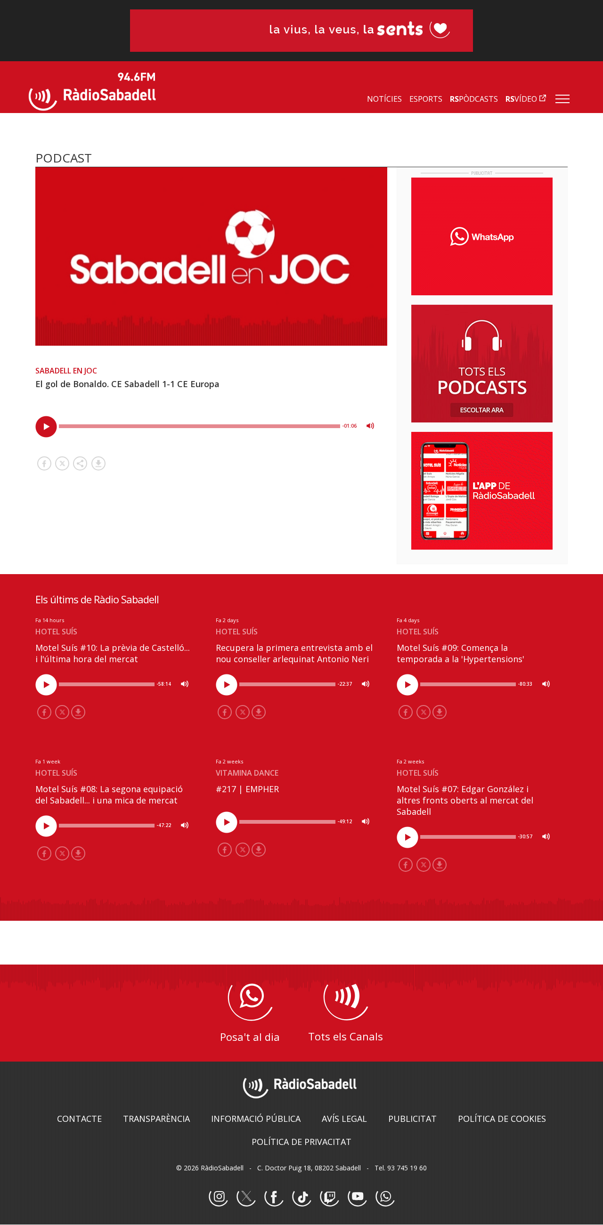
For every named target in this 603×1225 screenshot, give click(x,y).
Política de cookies (502, 1118)
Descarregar (98, 463)
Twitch (329, 1197)
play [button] (46, 427)
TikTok (301, 1197)
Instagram (218, 1197)
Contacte (79, 1118)
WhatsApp (385, 1197)
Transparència (156, 1118)
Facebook (274, 1197)
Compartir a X (62, 463)
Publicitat (412, 1118)
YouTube (357, 1197)
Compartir (80, 463)
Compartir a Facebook (44, 463)
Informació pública (256, 1118)
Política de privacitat (301, 1141)
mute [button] (370, 425)
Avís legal (344, 1118)
